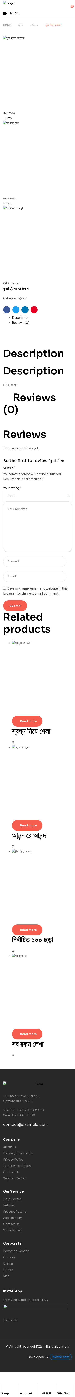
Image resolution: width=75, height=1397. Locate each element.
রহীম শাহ (34, 25)
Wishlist (63, 1393)
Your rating (12, 488)
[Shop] (3, 1388)
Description (20, 318)
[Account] (22, 1388)
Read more (28, 721)
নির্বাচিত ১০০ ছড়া (32, 939)
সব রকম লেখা (28, 1044)
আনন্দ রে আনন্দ (29, 835)
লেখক (20, 25)
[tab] (42, 317)
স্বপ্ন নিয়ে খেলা (31, 731)
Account (26, 1393)
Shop (5, 1393)
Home (7, 25)
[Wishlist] (59, 1388)
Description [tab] (33, 353)
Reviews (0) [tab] (29, 404)
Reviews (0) (20, 323)
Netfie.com (60, 1357)
